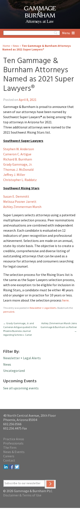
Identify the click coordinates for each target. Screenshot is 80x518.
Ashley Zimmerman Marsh (22, 207)
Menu (66, 33)
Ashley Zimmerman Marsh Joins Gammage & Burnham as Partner (59, 327)
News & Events (14, 452)
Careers (8, 456)
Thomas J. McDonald (18, 169)
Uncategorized (14, 370)
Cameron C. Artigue (17, 154)
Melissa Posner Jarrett (19, 201)
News (16, 46)
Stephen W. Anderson (18, 149)
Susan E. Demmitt (16, 196)
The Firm (9, 447)
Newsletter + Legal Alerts (43, 307)
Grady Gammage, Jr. (17, 164)
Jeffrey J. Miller (14, 174)
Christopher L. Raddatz (20, 180)
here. (65, 300)
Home (6, 46)
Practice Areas (13, 439)
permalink (9, 311)
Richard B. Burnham (17, 159)
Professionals (13, 443)
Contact (9, 460)
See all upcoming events (21, 388)
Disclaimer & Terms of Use (22, 495)
